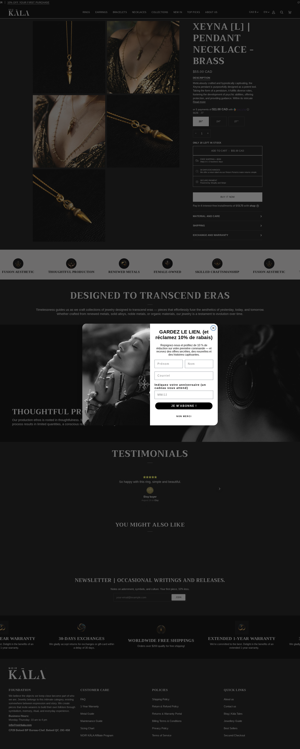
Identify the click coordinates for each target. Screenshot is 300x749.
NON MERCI (183, 416)
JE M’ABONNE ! (184, 405)
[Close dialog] (213, 328)
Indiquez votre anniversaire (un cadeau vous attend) (180, 386)
